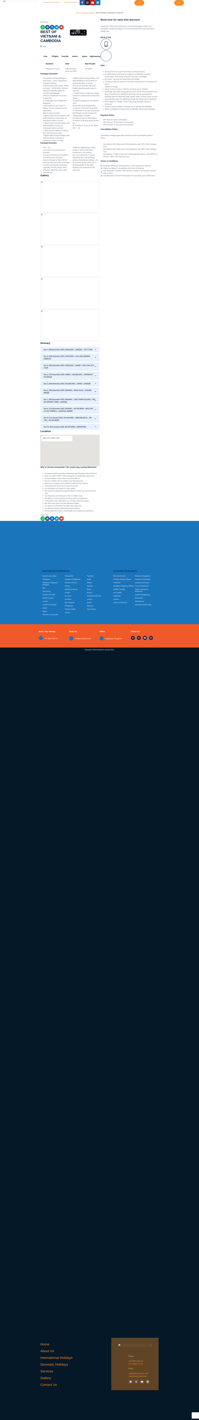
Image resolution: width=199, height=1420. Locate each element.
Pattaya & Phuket (48, 594)
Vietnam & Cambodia (50, 614)
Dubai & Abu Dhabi (49, 576)
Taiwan (67, 612)
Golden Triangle (119, 589)
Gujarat (116, 599)
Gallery (45, 1378)
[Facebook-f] (82, 2)
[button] (42, 27)
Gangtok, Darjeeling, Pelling (123, 586)
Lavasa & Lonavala (142, 582)
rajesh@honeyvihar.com (139, 1373)
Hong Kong (46, 591)
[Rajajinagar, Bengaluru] (102, 638)
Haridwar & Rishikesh (142, 579)
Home (78, 13)
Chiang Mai (69, 576)
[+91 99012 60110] (41, 638)
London (45, 601)
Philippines (69, 606)
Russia (89, 592)
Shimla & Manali (119, 576)
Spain (89, 589)
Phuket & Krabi (70, 609)
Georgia (90, 586)
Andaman (117, 582)
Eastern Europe (47, 598)
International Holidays (51, 2)
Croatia (67, 592)
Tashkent (90, 576)
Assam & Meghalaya (142, 594)
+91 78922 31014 (136, 1364)
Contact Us (48, 1385)
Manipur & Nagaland (142, 576)
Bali (43, 588)
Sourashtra (139, 598)
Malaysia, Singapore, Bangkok (50, 583)
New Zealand (69, 602)
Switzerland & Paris (94, 596)
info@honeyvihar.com (83, 638)
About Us (47, 1351)
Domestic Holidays (71, 2)
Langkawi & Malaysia (72, 579)
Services (46, 1371)
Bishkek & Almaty (71, 589)
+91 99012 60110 (51, 638)
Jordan (89, 599)
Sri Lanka (68, 596)
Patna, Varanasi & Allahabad (141, 590)
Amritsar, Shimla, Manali (122, 579)
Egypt (44, 611)
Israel (89, 579)
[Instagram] (87, 2)
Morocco (90, 606)
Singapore (46, 579)
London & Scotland (49, 604)
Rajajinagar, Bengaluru (113, 638)
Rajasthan (117, 596)
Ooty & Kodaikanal (142, 586)
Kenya (89, 602)
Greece (89, 582)
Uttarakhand (139, 601)
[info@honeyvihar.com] (71, 638)
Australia (68, 599)
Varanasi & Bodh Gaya (143, 604)
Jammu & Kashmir (120, 602)
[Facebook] (131, 1382)
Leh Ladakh (117, 592)
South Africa (91, 609)
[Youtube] (92, 2)
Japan (44, 608)
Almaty (67, 586)
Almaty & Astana (71, 582)
